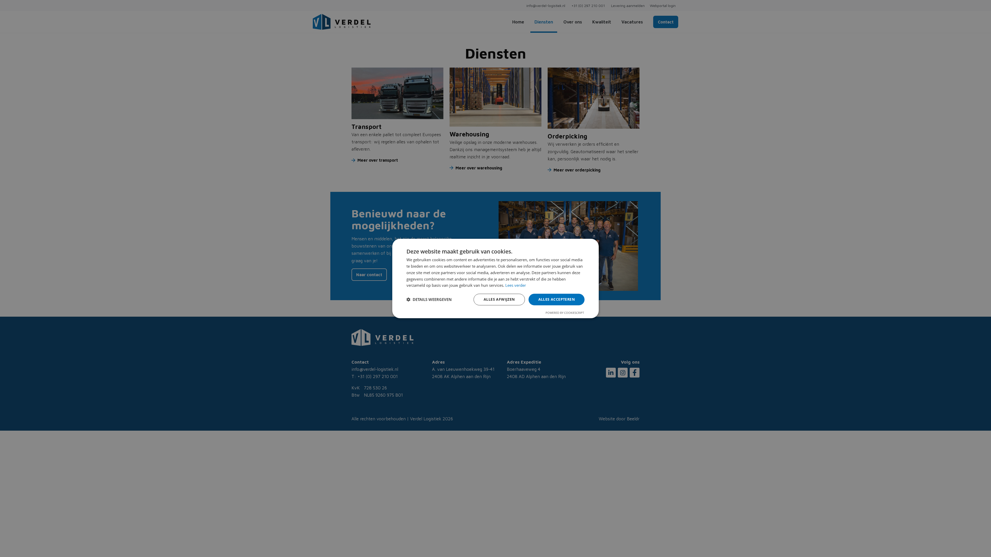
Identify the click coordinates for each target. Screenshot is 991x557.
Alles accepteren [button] (556, 299)
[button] (429, 299)
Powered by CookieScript (565, 313)
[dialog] (495, 278)
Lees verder (515, 285)
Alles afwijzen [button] (499, 299)
